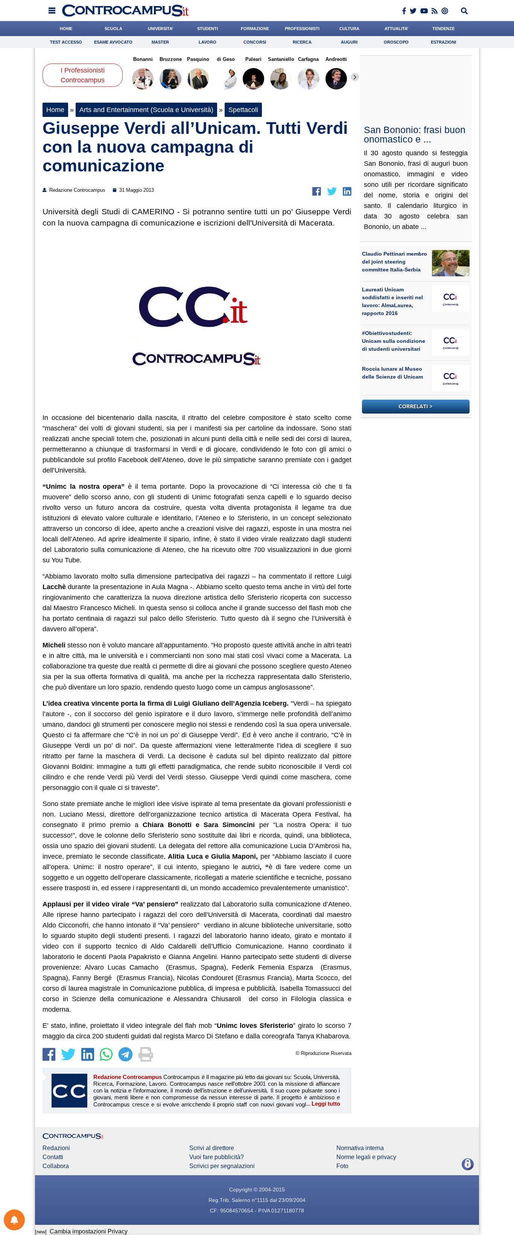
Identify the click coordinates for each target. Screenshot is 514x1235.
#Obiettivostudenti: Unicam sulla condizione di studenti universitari (393, 341)
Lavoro (207, 42)
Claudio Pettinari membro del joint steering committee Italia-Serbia (394, 262)
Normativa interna (360, 1148)
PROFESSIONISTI (302, 28)
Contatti (53, 1157)
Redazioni (56, 1148)
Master (160, 42)
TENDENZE (443, 28)
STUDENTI (207, 28)
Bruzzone (170, 59)
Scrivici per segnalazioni (222, 1166)
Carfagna (308, 59)
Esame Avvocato (113, 42)
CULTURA (349, 28)
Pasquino (198, 59)
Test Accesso (66, 42)
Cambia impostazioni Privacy (89, 1231)
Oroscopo (396, 42)
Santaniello (281, 59)
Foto (342, 1166)
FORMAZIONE (255, 28)
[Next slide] (355, 77)
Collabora (56, 1166)
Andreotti (336, 59)
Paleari (253, 59)
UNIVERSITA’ (160, 28)
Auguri (349, 42)
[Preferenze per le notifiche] (14, 1219)
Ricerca (302, 42)
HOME (66, 28)
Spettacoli (243, 110)
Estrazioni (443, 42)
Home (55, 110)
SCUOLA (113, 28)
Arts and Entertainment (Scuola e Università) (146, 110)
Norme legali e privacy (366, 1157)
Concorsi (254, 42)
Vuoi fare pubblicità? (216, 1157)
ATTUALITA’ (396, 28)
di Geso (226, 59)
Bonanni (143, 59)
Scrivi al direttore (211, 1148)
